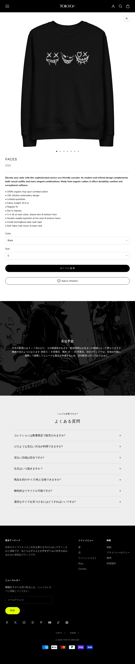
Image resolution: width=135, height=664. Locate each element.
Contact (82, 568)
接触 (109, 547)
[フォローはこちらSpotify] (66, 622)
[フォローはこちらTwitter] (15, 622)
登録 (12, 610)
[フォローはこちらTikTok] (58, 622)
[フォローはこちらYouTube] (49, 622)
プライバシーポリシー (118, 552)
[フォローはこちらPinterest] (41, 622)
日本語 (73, 633)
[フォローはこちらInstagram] (24, 622)
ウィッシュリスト (87, 558)
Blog (80, 563)
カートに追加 (67, 268)
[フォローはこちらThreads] (32, 622)
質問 (109, 558)
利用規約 (111, 563)
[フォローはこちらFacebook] (7, 622)
